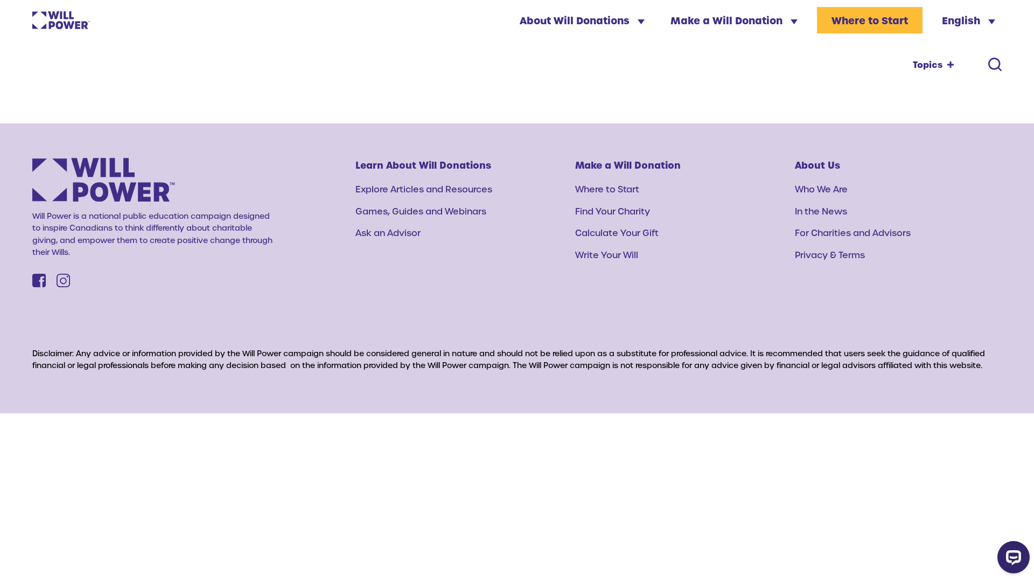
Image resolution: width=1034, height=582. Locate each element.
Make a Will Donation (727, 20)
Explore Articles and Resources (423, 189)
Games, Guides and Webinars (420, 211)
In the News (821, 211)
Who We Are (821, 189)
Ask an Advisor (388, 232)
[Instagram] (63, 280)
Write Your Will (606, 255)
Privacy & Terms (830, 255)
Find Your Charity (612, 211)
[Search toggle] (995, 64)
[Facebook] (39, 280)
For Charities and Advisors (853, 232)
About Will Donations (576, 20)
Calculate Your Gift (617, 232)
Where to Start (870, 20)
